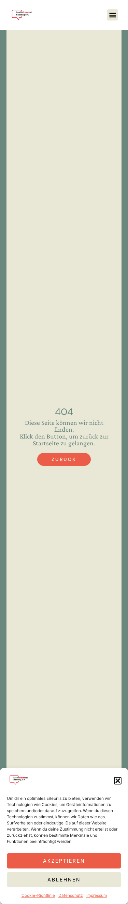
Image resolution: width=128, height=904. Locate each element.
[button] (117, 780)
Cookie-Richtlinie (38, 895)
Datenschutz (70, 895)
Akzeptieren (64, 861)
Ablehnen (64, 879)
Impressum (96, 895)
